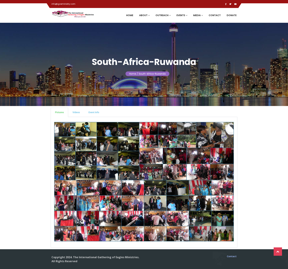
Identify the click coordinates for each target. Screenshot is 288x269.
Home (129, 15)
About (143, 15)
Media (197, 15)
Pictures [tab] (59, 112)
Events (180, 15)
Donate (231, 15)
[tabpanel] (144, 182)
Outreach (162, 15)
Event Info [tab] (93, 112)
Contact (215, 15)
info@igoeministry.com (63, 3)
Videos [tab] (76, 112)
